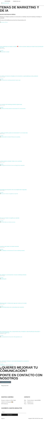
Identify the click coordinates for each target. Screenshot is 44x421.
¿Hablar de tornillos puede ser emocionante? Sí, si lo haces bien (14, 132)
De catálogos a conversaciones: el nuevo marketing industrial (13, 274)
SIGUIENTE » (11, 365)
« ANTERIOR (2, 365)
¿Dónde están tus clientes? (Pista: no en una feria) (11, 161)
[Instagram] (39, 1)
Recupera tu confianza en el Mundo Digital (8, 400)
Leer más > (1, 50)
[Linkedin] (6, 418)
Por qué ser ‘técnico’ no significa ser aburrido (9, 218)
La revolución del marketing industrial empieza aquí (11, 104)
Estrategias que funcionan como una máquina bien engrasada (13, 189)
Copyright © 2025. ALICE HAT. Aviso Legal (35, 418)
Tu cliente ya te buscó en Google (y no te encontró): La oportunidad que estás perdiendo (19, 76)
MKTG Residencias (4, 403)
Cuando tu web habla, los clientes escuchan (9, 246)
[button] (42, 4)
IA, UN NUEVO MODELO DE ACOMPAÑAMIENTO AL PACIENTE (14, 361)
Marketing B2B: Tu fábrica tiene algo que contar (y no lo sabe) (13, 303)
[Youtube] (10, 418)
